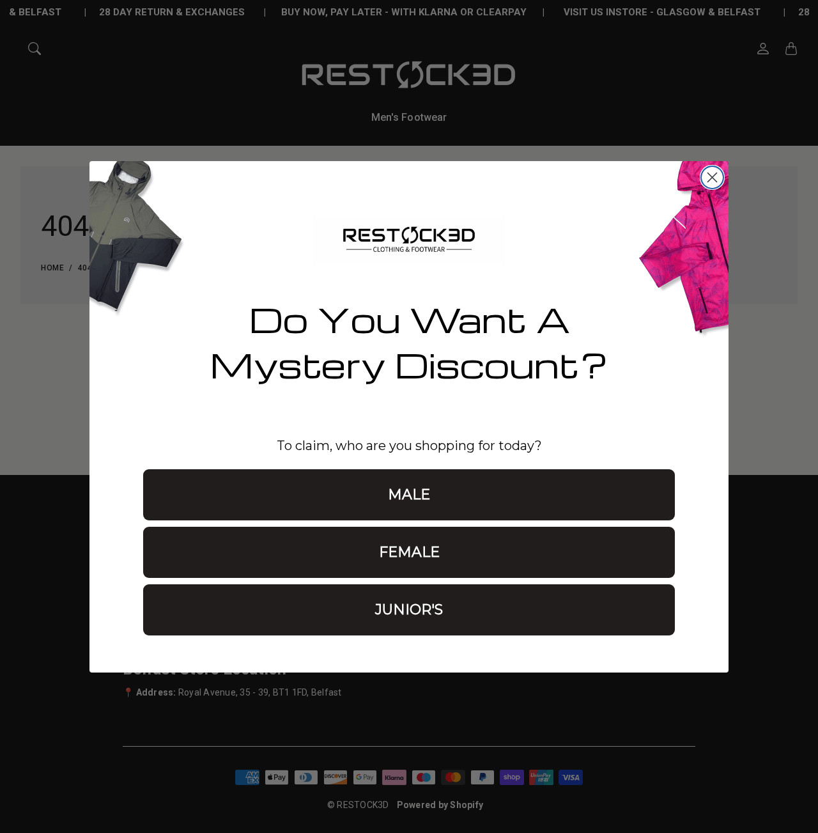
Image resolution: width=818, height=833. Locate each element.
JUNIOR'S (409, 609)
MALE (409, 494)
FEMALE (409, 552)
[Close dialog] (712, 177)
